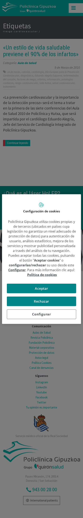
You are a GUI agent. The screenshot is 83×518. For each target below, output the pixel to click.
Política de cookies (42, 275)
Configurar (41, 314)
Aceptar (41, 288)
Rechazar (41, 301)
